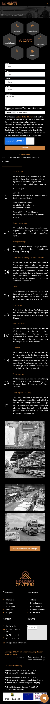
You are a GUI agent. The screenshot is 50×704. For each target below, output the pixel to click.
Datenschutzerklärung (24, 117)
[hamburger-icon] (47, 3)
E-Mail (7, 86)
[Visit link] (32, 53)
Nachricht (8, 94)
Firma (7, 71)
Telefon (7, 79)
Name (7, 63)
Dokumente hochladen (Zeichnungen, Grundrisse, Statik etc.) (23, 109)
